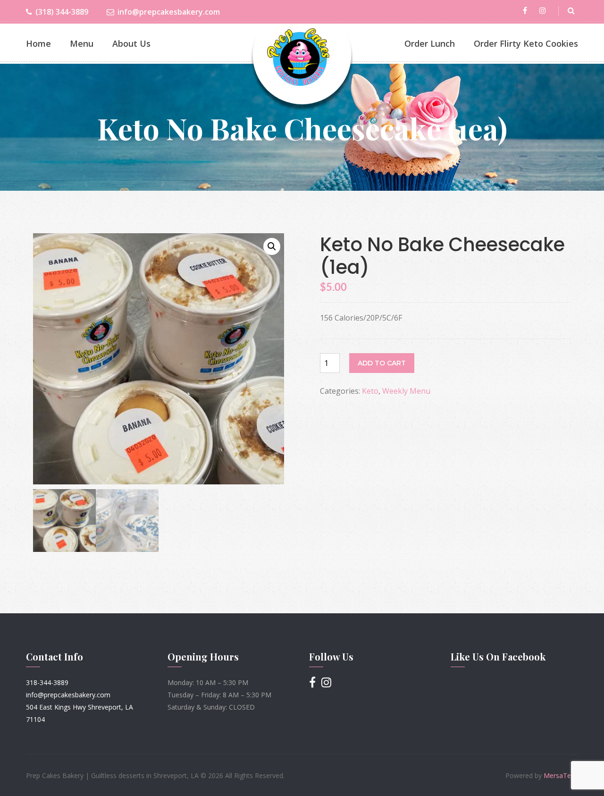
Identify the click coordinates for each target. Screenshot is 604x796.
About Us (131, 43)
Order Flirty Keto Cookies (526, 43)
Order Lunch (429, 43)
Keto (370, 391)
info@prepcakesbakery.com (168, 12)
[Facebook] (526, 10)
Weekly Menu (406, 391)
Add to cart (382, 363)
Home (38, 43)
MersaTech (561, 775)
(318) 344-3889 (61, 12)
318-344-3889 (47, 682)
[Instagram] (544, 10)
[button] (271, 246)
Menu (81, 43)
